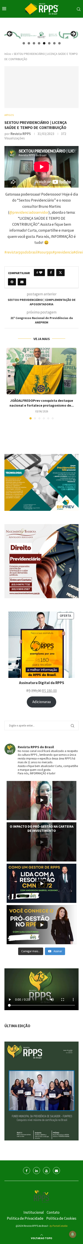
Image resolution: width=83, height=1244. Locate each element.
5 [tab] (44, 43)
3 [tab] (34, 43)
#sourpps (45, 252)
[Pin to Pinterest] (12, 281)
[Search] (78, 9)
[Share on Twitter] (60, 272)
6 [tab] (49, 43)
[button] (10, 383)
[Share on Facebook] (50, 272)
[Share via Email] (22, 281)
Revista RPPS (20, 133)
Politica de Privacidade (25, 1218)
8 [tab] (59, 43)
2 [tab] (29, 43)
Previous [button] (10, 34)
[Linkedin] (36, 1170)
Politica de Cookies (61, 1218)
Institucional (33, 1212)
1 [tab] (24, 43)
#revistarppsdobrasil (21, 252)
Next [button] (73, 34)
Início (7, 54)
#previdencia (63, 252)
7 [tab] (54, 43)
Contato (53, 1212)
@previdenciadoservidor (28, 212)
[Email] (56, 1170)
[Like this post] (40, 272)
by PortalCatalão (59, 1225)
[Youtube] (46, 1170)
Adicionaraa (41, 701)
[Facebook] (26, 1170)
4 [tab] (39, 43)
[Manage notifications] (72, 1234)
